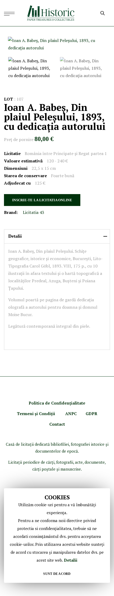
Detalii (70, 560)
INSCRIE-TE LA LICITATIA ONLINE (42, 200)
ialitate (78, 403)
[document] (57, 535)
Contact (57, 424)
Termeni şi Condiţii (36, 413)
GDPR (91, 413)
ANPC (71, 413)
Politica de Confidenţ (50, 403)
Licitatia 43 (33, 212)
